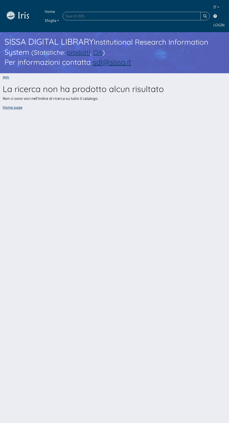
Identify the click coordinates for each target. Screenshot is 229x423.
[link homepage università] (21, 16)
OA (97, 52)
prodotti (78, 52)
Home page (12, 107)
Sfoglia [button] (50, 20)
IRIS (6, 77)
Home (50, 11)
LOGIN (219, 25)
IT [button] (214, 7)
